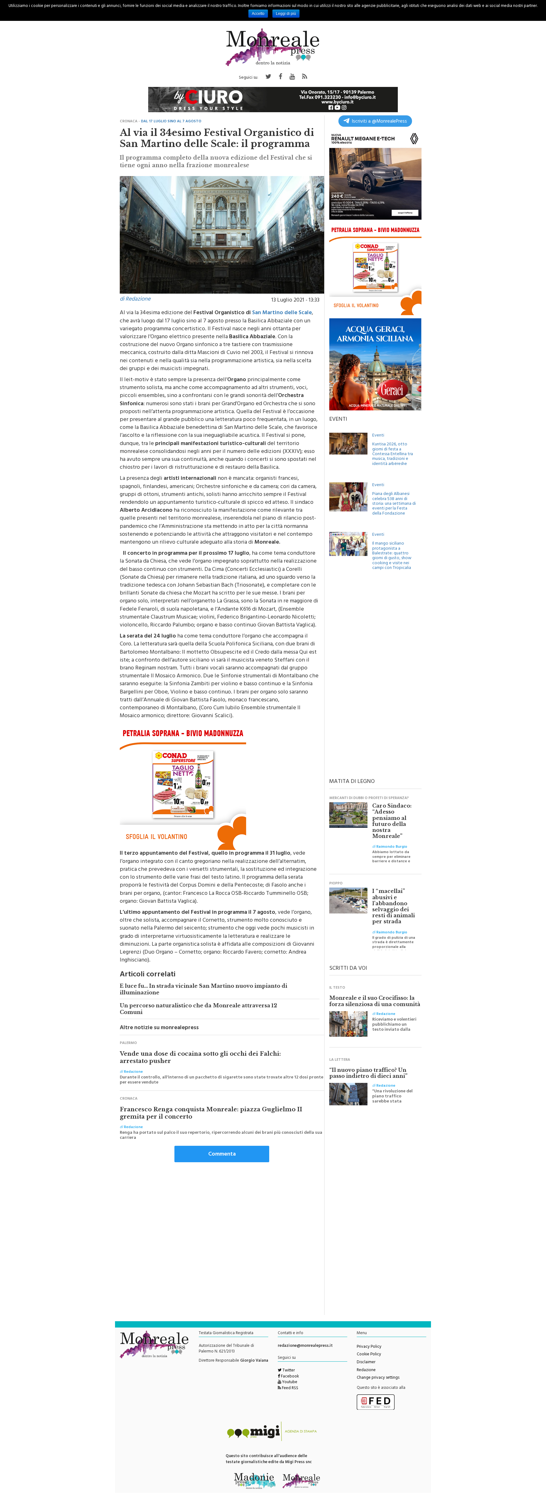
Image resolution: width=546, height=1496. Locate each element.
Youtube (289, 1382)
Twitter (288, 1371)
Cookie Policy (369, 1355)
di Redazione (135, 299)
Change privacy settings (378, 1378)
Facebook (289, 1377)
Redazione (366, 1370)
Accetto (258, 13)
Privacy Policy (369, 1347)
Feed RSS (289, 1388)
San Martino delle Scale (282, 313)
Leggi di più (286, 13)
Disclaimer (366, 1362)
